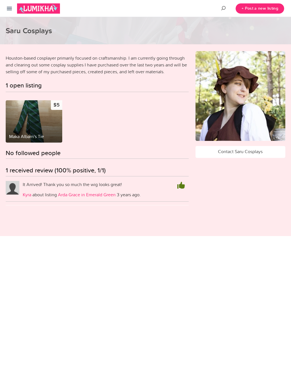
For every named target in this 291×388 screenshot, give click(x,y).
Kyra (27, 194)
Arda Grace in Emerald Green (87, 194)
